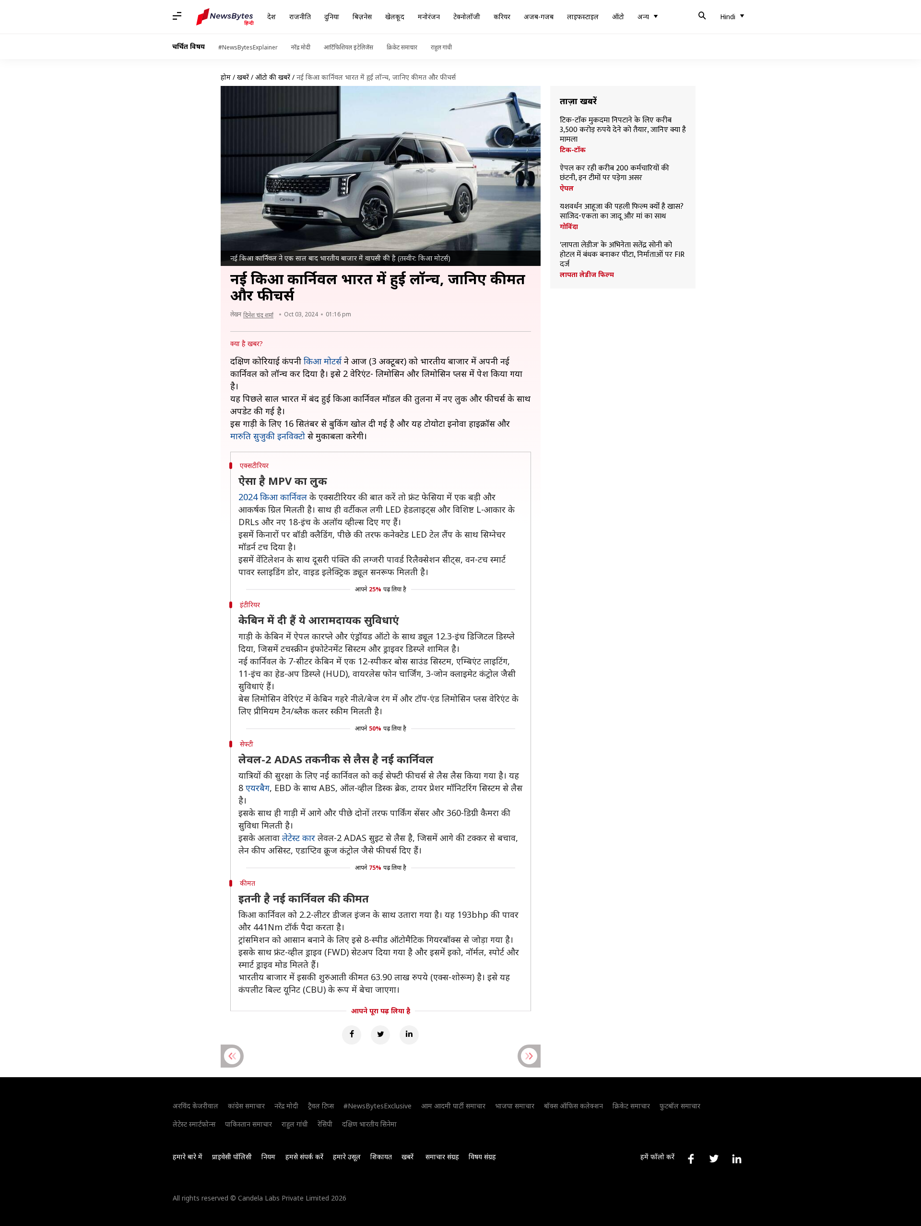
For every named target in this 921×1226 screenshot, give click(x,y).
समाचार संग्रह (442, 1156)
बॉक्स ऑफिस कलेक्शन (573, 1105)
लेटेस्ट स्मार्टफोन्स (194, 1124)
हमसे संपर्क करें (304, 1156)
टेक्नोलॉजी (466, 16)
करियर (502, 16)
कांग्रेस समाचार (246, 1105)
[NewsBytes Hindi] (225, 16)
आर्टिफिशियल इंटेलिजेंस (348, 47)
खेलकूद (394, 16)
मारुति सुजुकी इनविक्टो (267, 436)
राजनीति (300, 16)
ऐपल (567, 188)
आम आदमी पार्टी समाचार (453, 1105)
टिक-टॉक (573, 149)
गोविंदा (569, 226)
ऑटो (618, 16)
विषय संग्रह (482, 1156)
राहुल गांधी (441, 47)
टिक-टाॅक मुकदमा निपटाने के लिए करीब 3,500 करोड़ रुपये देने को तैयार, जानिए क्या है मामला (623, 130)
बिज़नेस (362, 16)
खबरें (243, 77)
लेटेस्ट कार (298, 837)
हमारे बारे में (187, 1156)
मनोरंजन (429, 16)
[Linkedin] (409, 1035)
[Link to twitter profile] (713, 1159)
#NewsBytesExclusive (377, 1105)
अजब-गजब (539, 16)
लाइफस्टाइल (583, 16)
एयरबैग (258, 787)
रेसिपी (325, 1124)
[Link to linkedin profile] (736, 1159)
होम (226, 77)
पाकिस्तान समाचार (248, 1124)
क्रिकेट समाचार (402, 47)
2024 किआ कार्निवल (272, 497)
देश (271, 16)
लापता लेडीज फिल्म (587, 274)
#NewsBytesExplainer (248, 47)
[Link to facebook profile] (690, 1159)
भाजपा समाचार (514, 1105)
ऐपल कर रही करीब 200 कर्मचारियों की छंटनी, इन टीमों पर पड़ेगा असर (614, 173)
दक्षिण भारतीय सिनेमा (369, 1124)
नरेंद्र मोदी (300, 47)
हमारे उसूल (347, 1156)
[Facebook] (351, 1035)
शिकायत (381, 1156)
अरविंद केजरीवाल (195, 1105)
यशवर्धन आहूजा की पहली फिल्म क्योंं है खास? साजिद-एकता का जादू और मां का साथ (622, 211)
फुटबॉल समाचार (680, 1105)
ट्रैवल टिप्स (321, 1105)
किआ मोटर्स (323, 361)
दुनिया (331, 16)
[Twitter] (380, 1035)
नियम (268, 1156)
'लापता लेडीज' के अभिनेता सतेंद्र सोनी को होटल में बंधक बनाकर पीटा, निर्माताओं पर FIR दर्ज (622, 254)
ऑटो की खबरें (272, 77)
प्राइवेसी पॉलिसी (232, 1156)
